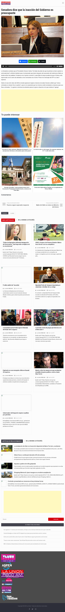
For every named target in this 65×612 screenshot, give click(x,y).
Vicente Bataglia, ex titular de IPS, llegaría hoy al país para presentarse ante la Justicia (25, 533)
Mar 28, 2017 (19, 332)
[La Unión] (5, 3)
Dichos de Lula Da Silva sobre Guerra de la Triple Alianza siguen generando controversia (25, 536)
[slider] (61, 66)
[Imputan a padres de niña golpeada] (6, 466)
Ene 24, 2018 (51, 377)
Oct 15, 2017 (51, 247)
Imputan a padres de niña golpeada (25, 464)
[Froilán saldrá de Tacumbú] (16, 275)
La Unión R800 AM (8, 249)
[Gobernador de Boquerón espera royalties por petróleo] (16, 403)
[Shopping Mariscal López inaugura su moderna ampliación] (6, 474)
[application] (32, 66)
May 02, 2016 (51, 290)
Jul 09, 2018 (18, 249)
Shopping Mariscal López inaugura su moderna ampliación (32, 472)
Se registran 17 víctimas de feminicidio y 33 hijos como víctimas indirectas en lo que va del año (27, 529)
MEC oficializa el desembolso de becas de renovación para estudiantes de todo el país (25, 544)
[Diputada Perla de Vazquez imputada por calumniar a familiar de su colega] (49, 275)
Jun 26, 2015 (19, 375)
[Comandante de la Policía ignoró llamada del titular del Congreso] (16, 317)
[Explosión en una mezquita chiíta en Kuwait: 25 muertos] (16, 360)
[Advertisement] (32, 100)
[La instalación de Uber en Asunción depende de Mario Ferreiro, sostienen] (6, 448)
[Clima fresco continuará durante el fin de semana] (6, 457)
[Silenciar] (57, 66)
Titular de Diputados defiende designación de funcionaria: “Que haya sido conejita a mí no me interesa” (16, 244)
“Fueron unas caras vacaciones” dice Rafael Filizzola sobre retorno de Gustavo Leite (24, 540)
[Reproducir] (3, 66)
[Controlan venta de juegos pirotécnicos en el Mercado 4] (49, 317)
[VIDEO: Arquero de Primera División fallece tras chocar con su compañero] (49, 232)
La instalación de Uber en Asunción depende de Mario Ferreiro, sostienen (37, 446)
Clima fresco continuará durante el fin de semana (29, 455)
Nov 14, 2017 (51, 332)
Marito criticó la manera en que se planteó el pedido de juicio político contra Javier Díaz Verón (48, 372)
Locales (12, 213)
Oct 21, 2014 (19, 418)
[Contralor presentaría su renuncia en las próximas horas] (3, 483)
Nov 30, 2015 (19, 288)
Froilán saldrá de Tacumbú (11, 285)
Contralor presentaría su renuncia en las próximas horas (25, 481)
